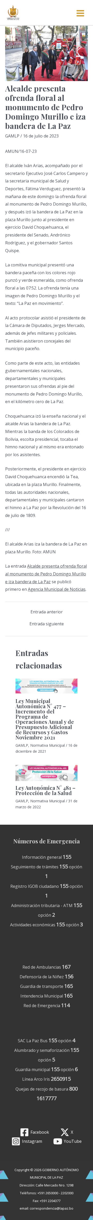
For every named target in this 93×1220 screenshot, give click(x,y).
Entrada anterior (46, 612)
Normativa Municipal (47, 745)
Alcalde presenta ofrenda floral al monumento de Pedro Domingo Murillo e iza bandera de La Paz (46, 573)
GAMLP (12, 136)
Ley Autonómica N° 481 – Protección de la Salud (45, 790)
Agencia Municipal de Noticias (57, 589)
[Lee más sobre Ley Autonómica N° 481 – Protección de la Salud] (47, 773)
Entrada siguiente (46, 624)
